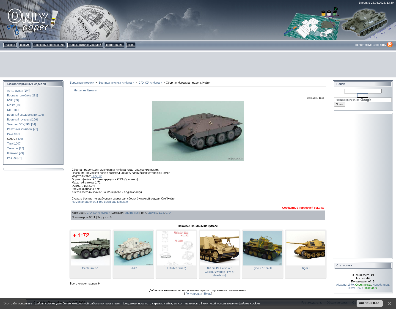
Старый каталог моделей (85, 44)
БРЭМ (11, 105)
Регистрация (114, 44)
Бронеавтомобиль (19, 95)
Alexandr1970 (345, 284)
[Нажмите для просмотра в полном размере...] (198, 160)
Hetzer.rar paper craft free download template (100, 201)
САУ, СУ (12, 138)
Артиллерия (15, 90)
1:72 (161, 212)
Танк (10, 143)
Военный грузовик (19, 119)
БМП (10, 100)
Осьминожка (363, 284)
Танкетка (13, 148)
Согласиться (369, 303)
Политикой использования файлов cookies (231, 303)
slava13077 (356, 288)
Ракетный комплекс (20, 129)
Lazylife (152, 212)
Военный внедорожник (22, 114)
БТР (9, 110)
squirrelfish (132, 212)
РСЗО (11, 134)
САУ (168, 212)
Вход (131, 44)
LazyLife (96, 176)
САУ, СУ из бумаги (98, 212)
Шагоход (12, 153)
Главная (10, 44)
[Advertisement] (198, 65)
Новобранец (381, 284)
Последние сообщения (49, 44)
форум (24, 44)
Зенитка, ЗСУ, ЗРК (18, 124)
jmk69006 (371, 288)
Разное (12, 158)
